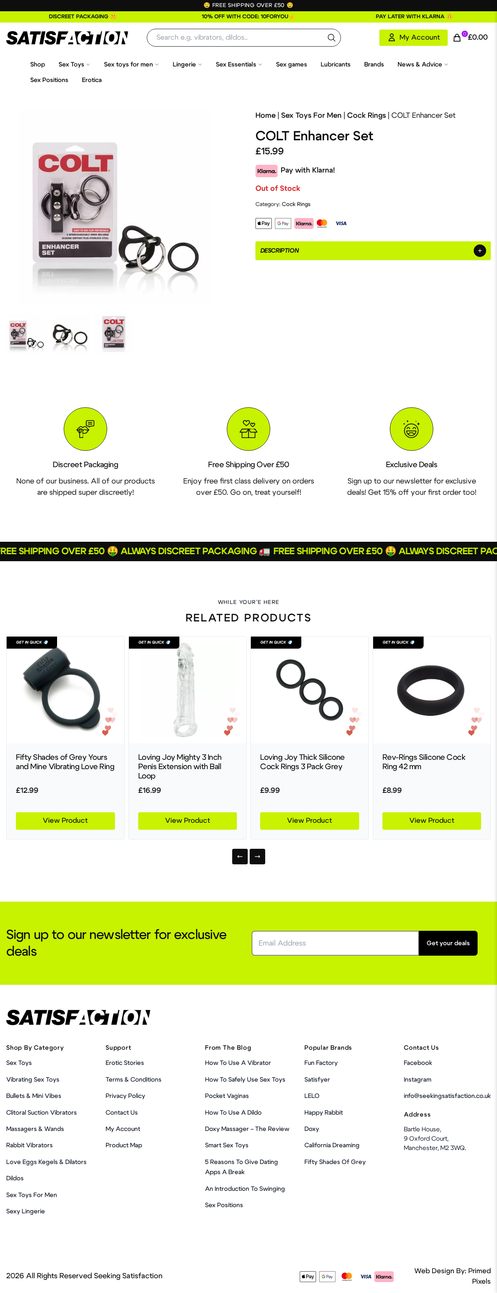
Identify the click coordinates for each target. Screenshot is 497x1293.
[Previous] (240, 856)
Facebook (418, 1063)
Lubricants (336, 64)
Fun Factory (321, 1063)
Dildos (15, 1178)
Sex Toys (71, 64)
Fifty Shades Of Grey (335, 1162)
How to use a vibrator (238, 1063)
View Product (65, 820)
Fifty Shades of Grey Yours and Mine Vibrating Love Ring (65, 762)
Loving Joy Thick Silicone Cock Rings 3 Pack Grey (302, 762)
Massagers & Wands (35, 1129)
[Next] (257, 856)
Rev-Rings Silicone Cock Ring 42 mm (424, 762)
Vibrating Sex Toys (32, 1080)
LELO (312, 1096)
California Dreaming (332, 1145)
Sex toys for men (128, 64)
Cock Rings (366, 115)
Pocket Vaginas (227, 1096)
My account (123, 1129)
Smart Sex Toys (226, 1145)
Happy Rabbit (323, 1113)
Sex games (291, 64)
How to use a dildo (233, 1113)
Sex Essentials (236, 64)
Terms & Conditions (134, 1080)
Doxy (311, 1129)
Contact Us (122, 1113)
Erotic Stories (125, 1063)
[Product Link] (65, 690)
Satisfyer (317, 1080)
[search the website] (331, 38)
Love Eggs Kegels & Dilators (46, 1162)
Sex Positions (49, 80)
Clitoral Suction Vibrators (41, 1113)
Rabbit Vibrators (29, 1145)
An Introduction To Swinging (245, 1189)
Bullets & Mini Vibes (33, 1096)
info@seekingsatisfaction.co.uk (447, 1096)
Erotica (92, 80)
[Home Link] (67, 38)
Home (265, 115)
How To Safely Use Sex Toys (245, 1080)
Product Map (124, 1145)
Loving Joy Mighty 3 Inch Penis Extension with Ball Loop (180, 767)
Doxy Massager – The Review (247, 1129)
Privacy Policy (125, 1096)
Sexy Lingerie (25, 1211)
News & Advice (420, 64)
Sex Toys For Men (311, 115)
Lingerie (184, 64)
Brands (374, 64)
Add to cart (458, 1279)
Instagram (417, 1080)
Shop (37, 64)
